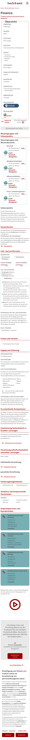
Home (2, 8)
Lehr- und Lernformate (7, 270)
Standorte (3, 497)
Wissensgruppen (8, 111)
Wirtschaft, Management (13, 155)
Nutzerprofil (21, 691)
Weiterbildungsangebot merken (20, 121)
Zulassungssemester (7, 354)
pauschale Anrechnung (9, 476)
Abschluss (6, 31)
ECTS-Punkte (7, 38)
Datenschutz (12, 730)
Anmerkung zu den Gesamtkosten (11, 236)
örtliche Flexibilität (6, 262)
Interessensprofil (8, 102)
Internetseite (11, 528)
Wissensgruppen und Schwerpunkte (16, 128)
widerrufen (19, 726)
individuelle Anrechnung (10, 467)
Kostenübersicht (8, 246)
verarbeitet (17, 689)
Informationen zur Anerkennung (13, 443)
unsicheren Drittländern (19, 703)
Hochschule (6, 45)
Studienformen (7, 86)
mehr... (23, 148)
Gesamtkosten (7, 79)
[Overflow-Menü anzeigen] (27, 128)
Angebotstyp (7, 24)
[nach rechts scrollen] (25, 128)
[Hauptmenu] (27, 3)
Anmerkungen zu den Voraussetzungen (12, 396)
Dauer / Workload (6, 328)
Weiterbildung (9, 8)
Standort (6, 52)
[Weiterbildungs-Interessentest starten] (11, 106)
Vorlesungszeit (7, 65)
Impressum (5, 730)
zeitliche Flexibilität (21, 262)
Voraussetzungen (6, 359)
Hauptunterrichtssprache (10, 72)
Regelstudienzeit (8, 95)
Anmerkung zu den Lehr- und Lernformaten (13, 312)
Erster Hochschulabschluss (8, 369)
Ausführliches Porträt (15, 656)
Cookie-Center (21, 720)
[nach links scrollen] (2, 128)
